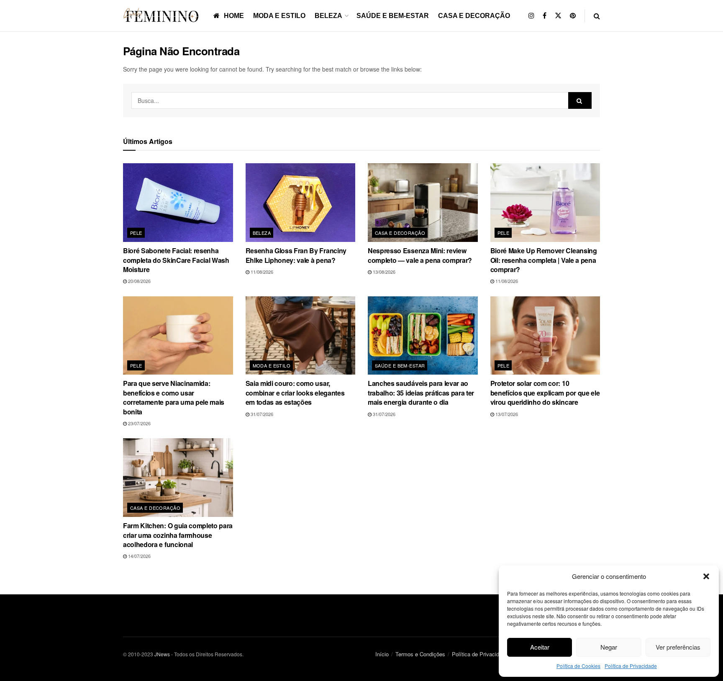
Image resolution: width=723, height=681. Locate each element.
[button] (706, 576)
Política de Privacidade (631, 665)
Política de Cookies (578, 665)
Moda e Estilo (279, 15)
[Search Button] (597, 15)
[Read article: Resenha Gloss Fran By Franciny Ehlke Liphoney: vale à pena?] (301, 202)
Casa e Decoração (474, 15)
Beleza (328, 15)
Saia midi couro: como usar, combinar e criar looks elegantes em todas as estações (295, 392)
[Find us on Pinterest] (573, 15)
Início (382, 654)
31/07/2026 (261, 414)
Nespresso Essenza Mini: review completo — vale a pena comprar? (420, 255)
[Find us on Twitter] (558, 15)
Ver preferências (678, 646)
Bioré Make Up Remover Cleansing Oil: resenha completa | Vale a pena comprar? (543, 260)
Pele (136, 232)
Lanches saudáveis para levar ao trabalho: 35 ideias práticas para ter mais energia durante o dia (421, 392)
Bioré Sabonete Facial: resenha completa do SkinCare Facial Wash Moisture (176, 260)
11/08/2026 (261, 271)
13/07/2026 (506, 414)
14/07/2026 (139, 556)
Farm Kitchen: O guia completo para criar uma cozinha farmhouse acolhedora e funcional (178, 535)
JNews (162, 654)
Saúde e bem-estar (392, 15)
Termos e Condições (420, 654)
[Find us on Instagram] (531, 15)
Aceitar (539, 646)
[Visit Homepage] (162, 15)
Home (234, 15)
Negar (608, 646)
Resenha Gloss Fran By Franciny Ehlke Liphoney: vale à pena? (296, 255)
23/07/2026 (139, 423)
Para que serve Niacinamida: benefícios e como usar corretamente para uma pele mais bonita (173, 397)
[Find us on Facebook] (544, 15)
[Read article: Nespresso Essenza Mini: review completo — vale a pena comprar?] (423, 202)
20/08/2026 (139, 281)
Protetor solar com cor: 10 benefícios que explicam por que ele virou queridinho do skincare (545, 392)
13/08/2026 (383, 271)
